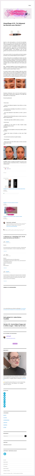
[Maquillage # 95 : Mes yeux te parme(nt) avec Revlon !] (15, 197)
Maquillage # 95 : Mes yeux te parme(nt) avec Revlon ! (10, 202)
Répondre (5, 251)
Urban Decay (21, 230)
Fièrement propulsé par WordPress (18, 473)
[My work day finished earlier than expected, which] (20, 341)
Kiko (21, 229)
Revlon (16, 230)
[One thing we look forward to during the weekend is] (10, 341)
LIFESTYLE (5, 422)
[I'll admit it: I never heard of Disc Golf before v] (5, 341)
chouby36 (7, 241)
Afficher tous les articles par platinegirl (11, 226)
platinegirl (6, 229)
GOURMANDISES (6, 420)
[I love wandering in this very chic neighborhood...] (15, 341)
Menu (30, 5)
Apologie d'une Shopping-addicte (8, 473)
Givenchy (19, 229)
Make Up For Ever (8, 230)
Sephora (18, 230)
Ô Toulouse (5, 466)
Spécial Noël (5, 462)
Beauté (13, 229)
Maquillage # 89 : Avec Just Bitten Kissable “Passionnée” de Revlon (12, 216)
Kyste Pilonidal (5, 468)
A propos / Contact (6, 470)
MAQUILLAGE (13, 230)
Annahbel (7, 271)
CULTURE (5, 417)
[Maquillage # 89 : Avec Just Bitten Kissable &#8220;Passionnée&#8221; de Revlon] (15, 211)
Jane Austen (5, 464)
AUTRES (4, 427)
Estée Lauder (16, 229)
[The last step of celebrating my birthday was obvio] (24, 341)
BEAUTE (4, 415)
